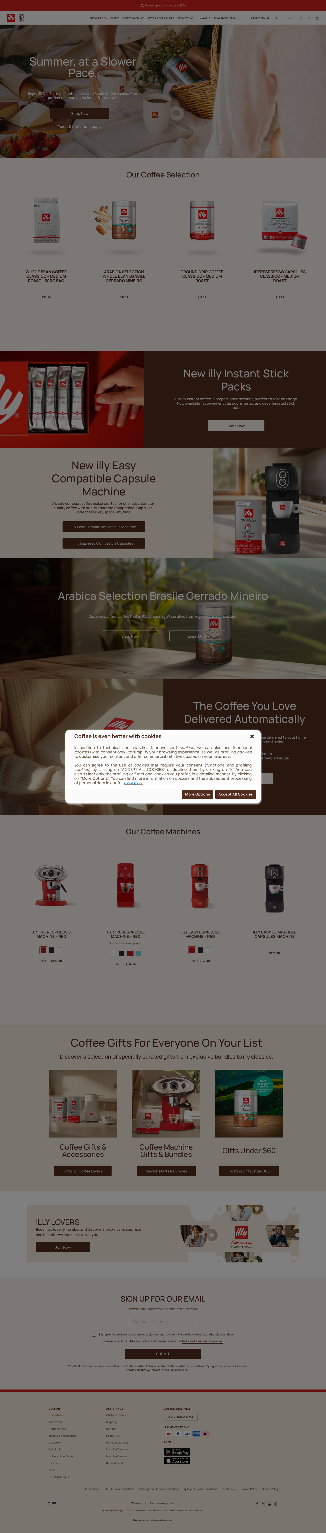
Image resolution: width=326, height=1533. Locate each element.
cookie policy (133, 783)
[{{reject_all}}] (252, 736)
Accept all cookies (235, 794)
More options (197, 794)
